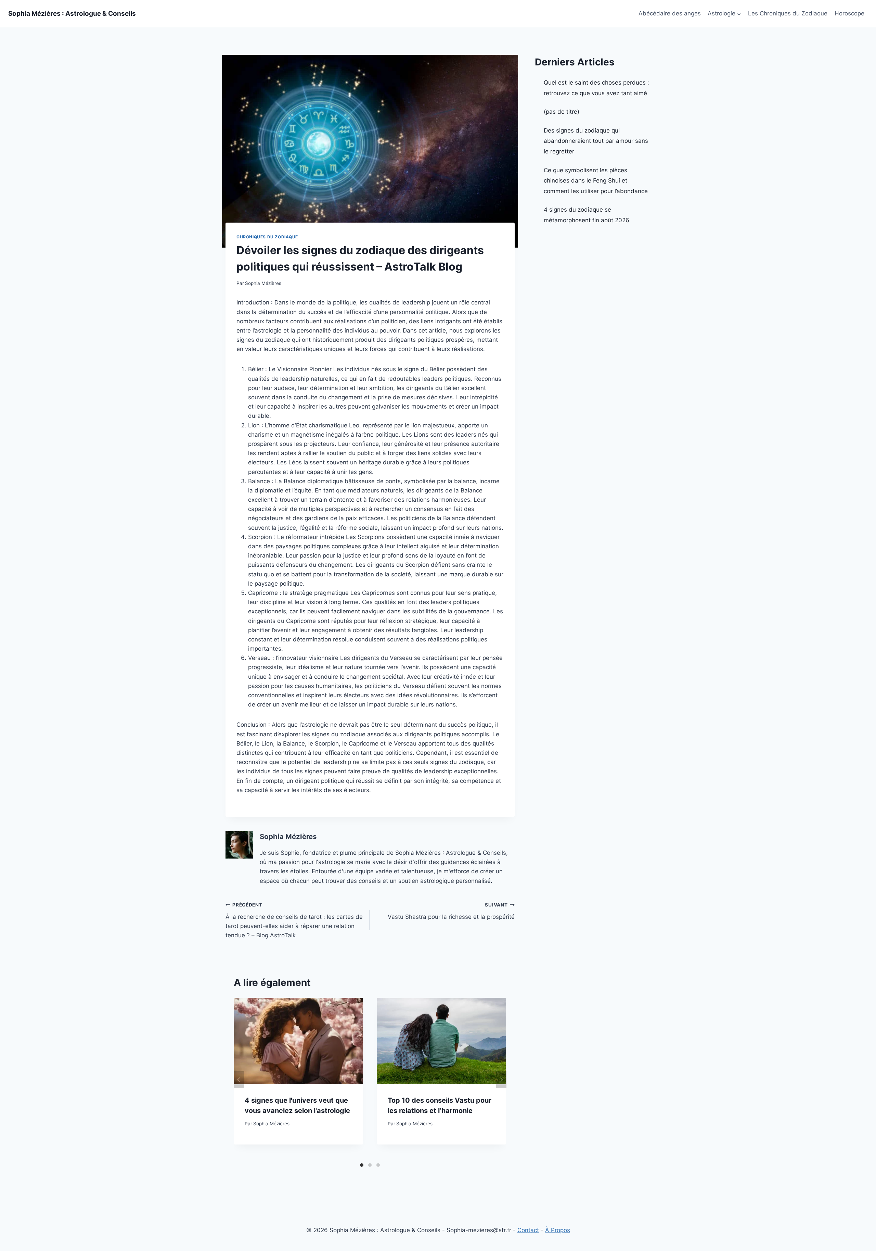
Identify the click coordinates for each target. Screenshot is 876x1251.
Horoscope (849, 13)
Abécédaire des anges (670, 13)
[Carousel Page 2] (370, 1165)
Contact (528, 1230)
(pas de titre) (561, 111)
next (501, 1079)
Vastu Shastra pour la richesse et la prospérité (451, 911)
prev (239, 1079)
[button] (738, 13)
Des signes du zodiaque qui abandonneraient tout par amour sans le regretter (596, 141)
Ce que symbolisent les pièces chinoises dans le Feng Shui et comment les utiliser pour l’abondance (596, 181)
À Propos (557, 1230)
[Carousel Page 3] (378, 1165)
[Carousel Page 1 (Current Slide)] (362, 1165)
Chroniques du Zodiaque (267, 236)
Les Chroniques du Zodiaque (787, 13)
